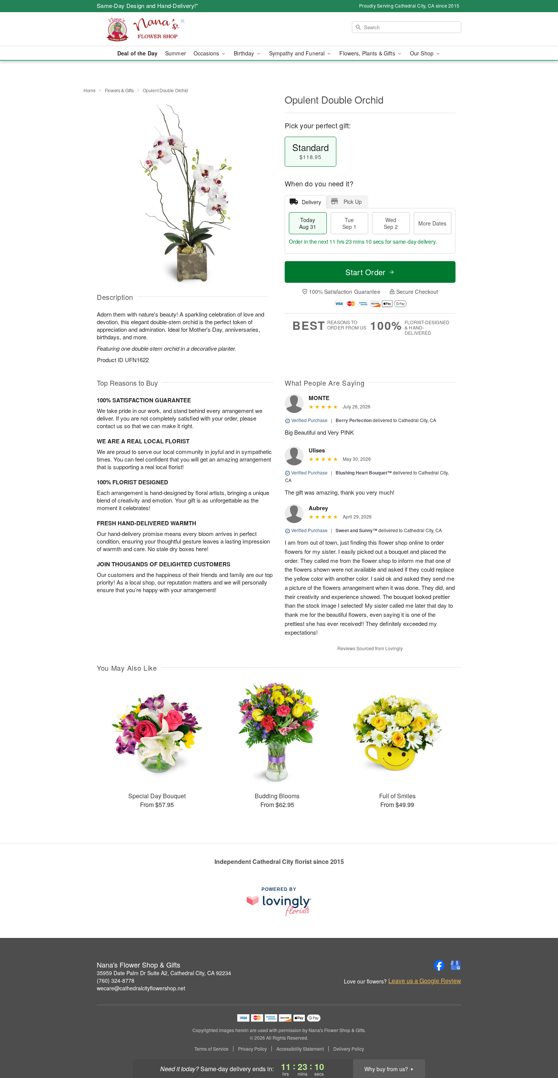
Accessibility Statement (300, 1048)
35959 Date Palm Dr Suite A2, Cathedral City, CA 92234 (164, 973)
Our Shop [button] (422, 53)
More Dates (432, 223)
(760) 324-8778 (115, 980)
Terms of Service (211, 1048)
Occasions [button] (207, 53)
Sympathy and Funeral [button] (297, 53)
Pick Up (353, 201)
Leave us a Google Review (424, 981)
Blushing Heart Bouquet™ (364, 472)
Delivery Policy (348, 1048)
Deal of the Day (137, 53)
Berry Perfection (354, 420)
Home (90, 90)
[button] (538, 1045)
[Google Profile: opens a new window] (456, 965)
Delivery (311, 202)
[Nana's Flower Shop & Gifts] (151, 29)
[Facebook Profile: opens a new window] (439, 965)
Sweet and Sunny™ (356, 530)
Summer (175, 53)
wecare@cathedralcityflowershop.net (141, 988)
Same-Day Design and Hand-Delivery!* (148, 5)
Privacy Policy (252, 1048)
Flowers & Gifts (119, 90)
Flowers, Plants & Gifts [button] (367, 53)
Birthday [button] (244, 53)
